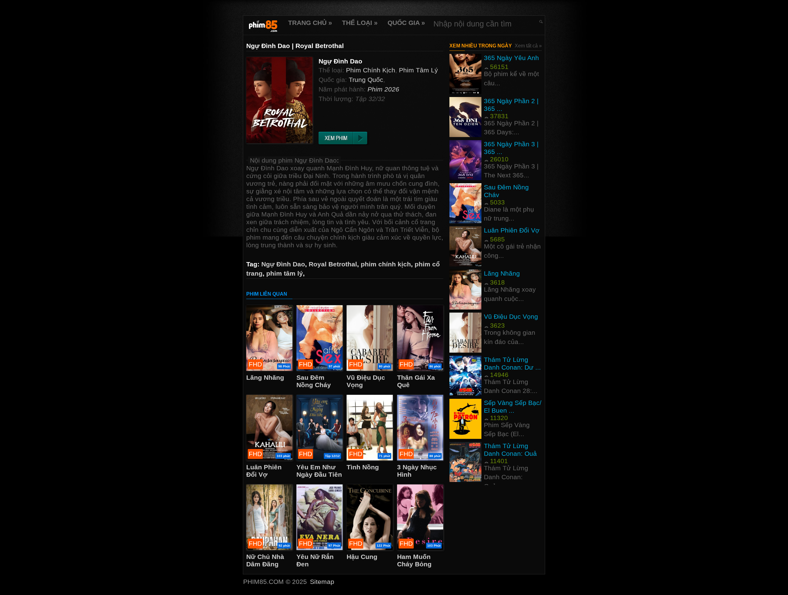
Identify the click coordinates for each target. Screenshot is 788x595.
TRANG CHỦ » (310, 22)
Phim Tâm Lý (418, 70)
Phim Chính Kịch (370, 70)
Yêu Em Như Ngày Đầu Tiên (319, 470)
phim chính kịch (386, 264)
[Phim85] (263, 25)
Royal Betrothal (333, 264)
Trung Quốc (366, 79)
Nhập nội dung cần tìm (472, 23)
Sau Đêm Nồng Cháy (313, 381)
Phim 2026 (383, 89)
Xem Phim (350, 138)
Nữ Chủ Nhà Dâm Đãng (265, 560)
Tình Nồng (363, 467)
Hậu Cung (362, 556)
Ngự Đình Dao (283, 264)
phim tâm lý (284, 273)
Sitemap (322, 581)
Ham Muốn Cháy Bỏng (414, 560)
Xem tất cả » (528, 45)
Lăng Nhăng (265, 377)
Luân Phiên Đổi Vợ (264, 470)
